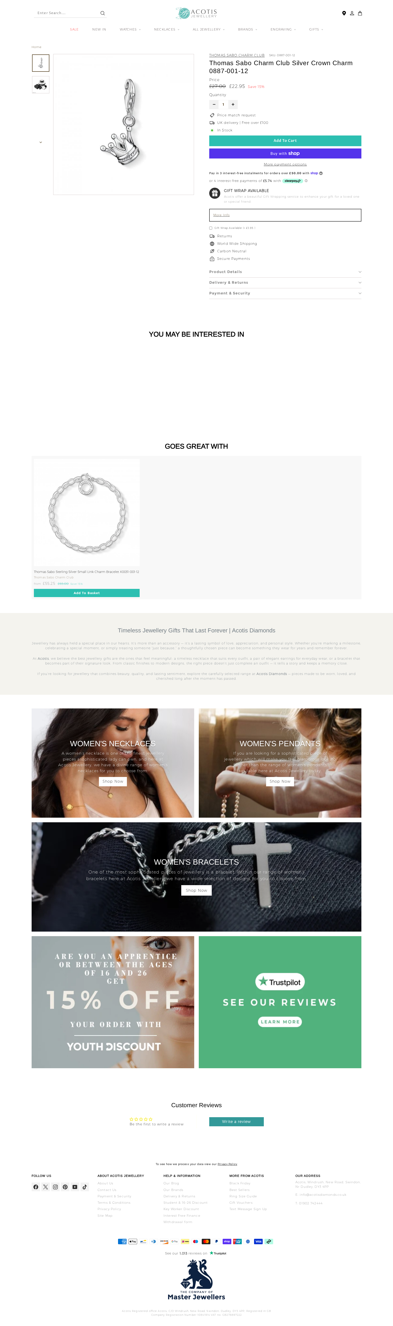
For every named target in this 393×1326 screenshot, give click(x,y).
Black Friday (240, 1183)
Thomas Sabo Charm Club (237, 55)
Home (37, 47)
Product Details (225, 272)
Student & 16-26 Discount (186, 1202)
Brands (246, 29)
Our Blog (171, 1183)
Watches (129, 29)
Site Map (105, 1215)
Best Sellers (239, 1190)
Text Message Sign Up (248, 1209)
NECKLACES (165, 29)
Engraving (282, 29)
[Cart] (360, 13)
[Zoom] (123, 124)
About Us (105, 1183)
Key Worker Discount (181, 1209)
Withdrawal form (178, 1222)
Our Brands (173, 1190)
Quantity (217, 95)
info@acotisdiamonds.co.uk (323, 1194)
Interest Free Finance (182, 1215)
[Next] (41, 141)
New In (99, 29)
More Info (221, 215)
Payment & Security (229, 293)
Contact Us (107, 1190)
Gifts (314, 29)
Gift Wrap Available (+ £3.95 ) (234, 228)
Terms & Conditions (114, 1202)
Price (214, 80)
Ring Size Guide (243, 1196)
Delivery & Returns (228, 282)
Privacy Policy (227, 1164)
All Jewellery (207, 29)
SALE (74, 29)
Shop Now (113, 781)
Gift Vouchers (241, 1202)
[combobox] (63, 13)
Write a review (236, 1121)
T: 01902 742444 (309, 1203)
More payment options (285, 164)
